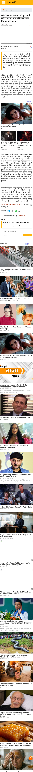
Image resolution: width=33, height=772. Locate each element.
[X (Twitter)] (29, 35)
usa (13, 222)
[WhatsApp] (29, 39)
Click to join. (22, 215)
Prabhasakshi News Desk (9, 46)
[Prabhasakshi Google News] (31, 47)
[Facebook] (29, 31)
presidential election (22, 222)
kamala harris (20, 226)
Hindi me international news (12, 205)
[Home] (3, 10)
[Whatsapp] (15, 212)
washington (6, 222)
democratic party (8, 226)
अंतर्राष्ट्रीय (9, 10)
